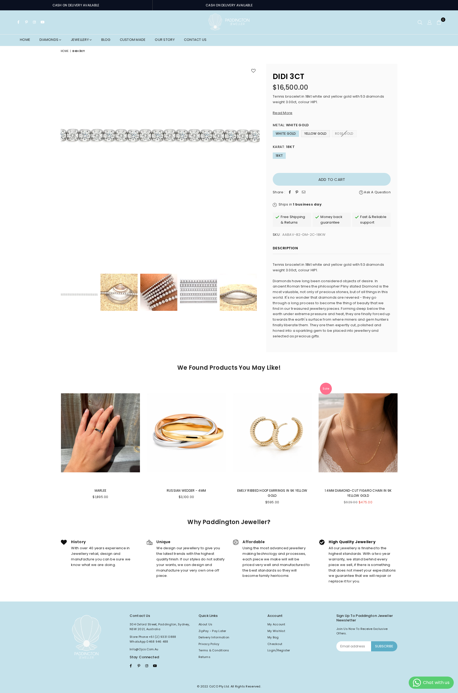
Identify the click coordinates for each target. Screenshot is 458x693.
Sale (326, 388)
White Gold (286, 133)
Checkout (274, 644)
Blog (106, 39)
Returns (204, 657)
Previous (65, 163)
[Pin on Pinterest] (296, 192)
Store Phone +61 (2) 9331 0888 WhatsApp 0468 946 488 (153, 639)
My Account (276, 624)
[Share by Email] (303, 192)
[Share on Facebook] (290, 192)
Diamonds (49, 39)
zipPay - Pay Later (212, 631)
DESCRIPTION (285, 248)
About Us (205, 624)
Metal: (291, 125)
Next (254, 163)
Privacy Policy (209, 644)
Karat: (284, 146)
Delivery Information (214, 637)
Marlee (101, 490)
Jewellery (80, 39)
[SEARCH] (420, 22)
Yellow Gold (315, 133)
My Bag (273, 637)
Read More (282, 112)
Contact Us (195, 39)
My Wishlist (276, 631)
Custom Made (133, 39)
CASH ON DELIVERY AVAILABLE (75, 5)
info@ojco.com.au (144, 649)
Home (25, 39)
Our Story (164, 39)
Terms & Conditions (214, 650)
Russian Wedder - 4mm (186, 490)
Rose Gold (344, 133)
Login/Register (278, 650)
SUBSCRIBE (384, 646)
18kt (279, 155)
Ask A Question (377, 192)
